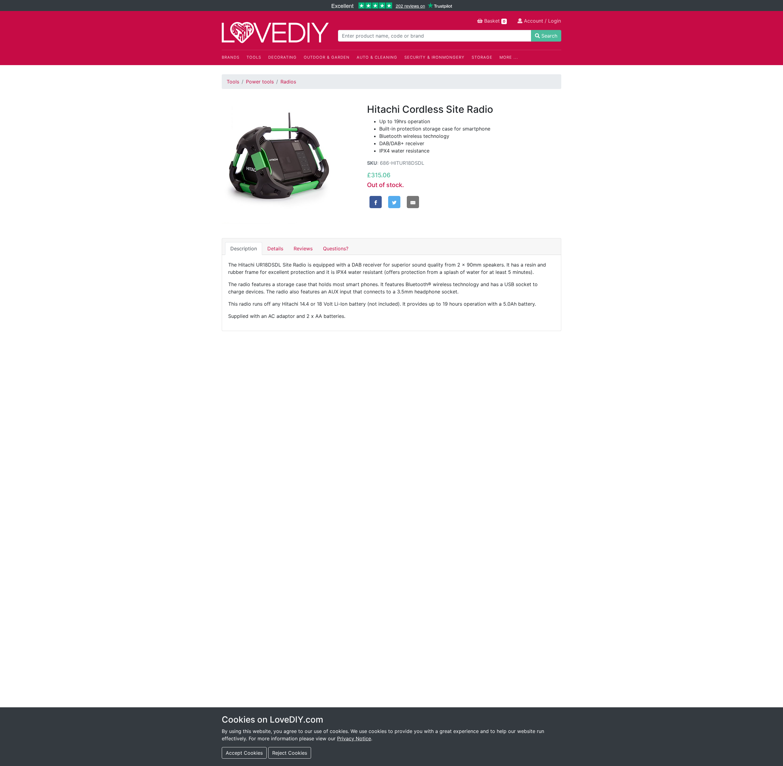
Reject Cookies (289, 753)
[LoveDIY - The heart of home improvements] (275, 32)
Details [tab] (275, 248)
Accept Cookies (244, 753)
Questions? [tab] (335, 248)
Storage (482, 57)
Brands (230, 57)
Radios (288, 82)
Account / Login (541, 21)
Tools (254, 57)
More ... (508, 57)
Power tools (260, 82)
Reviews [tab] (303, 248)
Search (548, 36)
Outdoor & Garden (327, 57)
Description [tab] (243, 248)
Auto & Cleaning (377, 57)
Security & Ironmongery (434, 57)
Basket (494, 21)
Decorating (282, 57)
